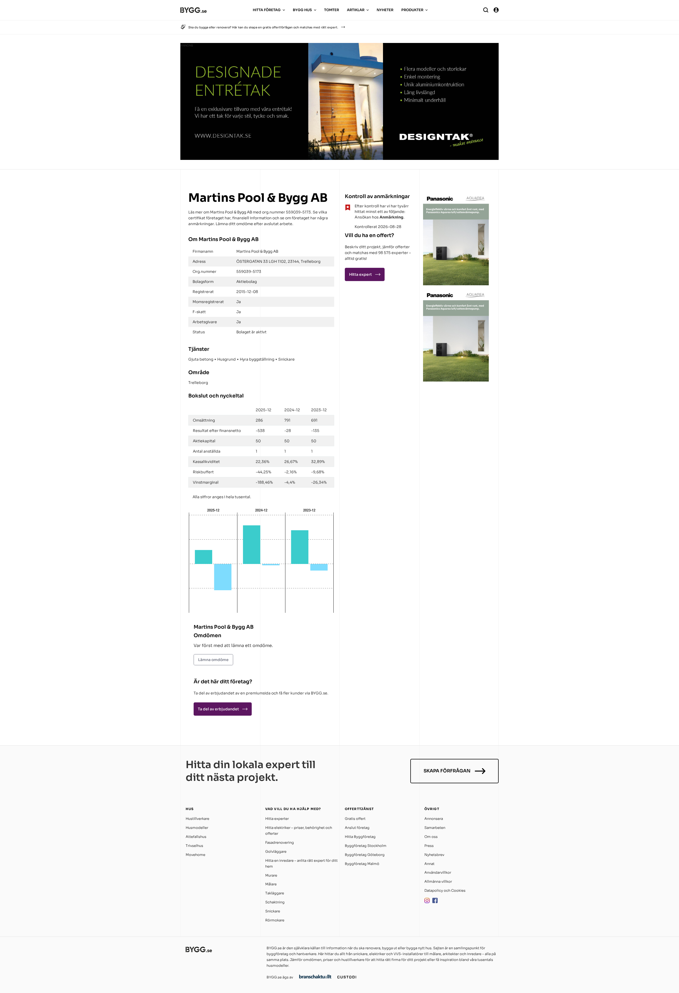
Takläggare (274, 893)
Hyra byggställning (257, 359)
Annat (429, 863)
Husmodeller (197, 827)
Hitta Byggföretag (360, 836)
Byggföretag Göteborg (365, 854)
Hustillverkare (197, 818)
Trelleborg (198, 382)
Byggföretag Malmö (362, 863)
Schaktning (275, 902)
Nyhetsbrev (434, 854)
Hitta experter (277, 818)
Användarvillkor (437, 872)
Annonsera (433, 818)
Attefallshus (196, 836)
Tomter (331, 10)
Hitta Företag (267, 10)
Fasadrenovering (279, 842)
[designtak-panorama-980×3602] (339, 158)
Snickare (286, 359)
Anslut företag (357, 827)
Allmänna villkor (438, 881)
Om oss (431, 836)
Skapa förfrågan (447, 771)
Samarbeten (434, 827)
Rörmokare (274, 920)
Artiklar (355, 10)
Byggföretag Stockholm (365, 845)
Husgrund (226, 359)
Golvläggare (275, 851)
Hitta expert (360, 274)
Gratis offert (355, 818)
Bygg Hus (302, 10)
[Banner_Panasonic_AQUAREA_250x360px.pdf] (456, 284)
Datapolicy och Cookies (444, 890)
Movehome (195, 854)
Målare (271, 884)
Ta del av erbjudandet (218, 709)
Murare (271, 875)
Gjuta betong (200, 359)
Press (429, 845)
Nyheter (385, 10)
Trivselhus (194, 845)
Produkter (412, 10)
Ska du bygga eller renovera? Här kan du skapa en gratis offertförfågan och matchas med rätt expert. (263, 27)
